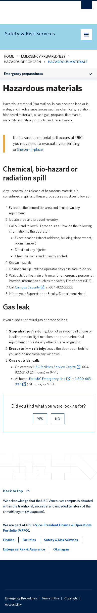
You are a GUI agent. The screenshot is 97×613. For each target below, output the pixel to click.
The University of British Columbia (35, 10)
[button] (90, 73)
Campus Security (27, 287)
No (57, 419)
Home (9, 56)
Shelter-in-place (30, 149)
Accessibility (13, 604)
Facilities (29, 540)
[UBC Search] (86, 6)
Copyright (71, 598)
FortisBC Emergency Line (47, 379)
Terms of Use (50, 598)
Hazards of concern (22, 62)
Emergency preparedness (43, 56)
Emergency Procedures (21, 598)
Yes (40, 419)
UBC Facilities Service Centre (54, 367)
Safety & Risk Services (61, 540)
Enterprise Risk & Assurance (24, 549)
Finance (8, 540)
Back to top (13, 491)
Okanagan (61, 549)
